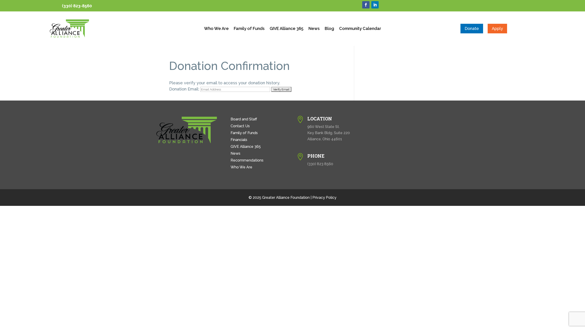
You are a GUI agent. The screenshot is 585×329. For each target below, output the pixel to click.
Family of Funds (249, 29)
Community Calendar (360, 29)
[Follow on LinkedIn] (375, 4)
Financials (239, 140)
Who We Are (216, 29)
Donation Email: (184, 89)
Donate (472, 28)
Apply (497, 28)
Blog (329, 29)
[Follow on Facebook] (366, 4)
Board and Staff (244, 119)
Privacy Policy (324, 197)
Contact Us (240, 126)
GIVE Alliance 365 (286, 29)
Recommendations (247, 160)
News (314, 29)
